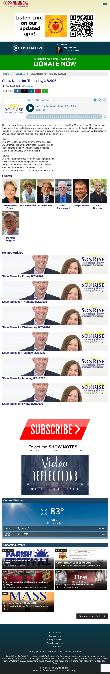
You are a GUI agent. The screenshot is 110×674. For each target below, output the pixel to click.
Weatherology (70, 670)
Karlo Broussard (98, 206)
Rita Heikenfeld (28, 205)
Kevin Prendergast (63, 206)
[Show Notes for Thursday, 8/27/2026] (55, 290)
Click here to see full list (90, 616)
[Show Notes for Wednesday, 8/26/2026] (55, 315)
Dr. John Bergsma (10, 239)
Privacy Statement (55, 639)
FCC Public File (55, 632)
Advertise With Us (55, 643)
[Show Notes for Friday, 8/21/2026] (55, 392)
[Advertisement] (55, 26)
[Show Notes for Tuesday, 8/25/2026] (55, 341)
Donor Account (55, 646)
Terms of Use (55, 636)
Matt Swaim (28, 86)
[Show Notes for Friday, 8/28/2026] (55, 264)
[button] (105, 5)
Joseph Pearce (81, 205)
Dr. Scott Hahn (45, 205)
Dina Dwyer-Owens (10, 206)
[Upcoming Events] (81, 559)
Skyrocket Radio (62, 667)
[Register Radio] (62, 50)
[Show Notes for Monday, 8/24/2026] (55, 367)
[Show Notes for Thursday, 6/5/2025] (10, 191)
